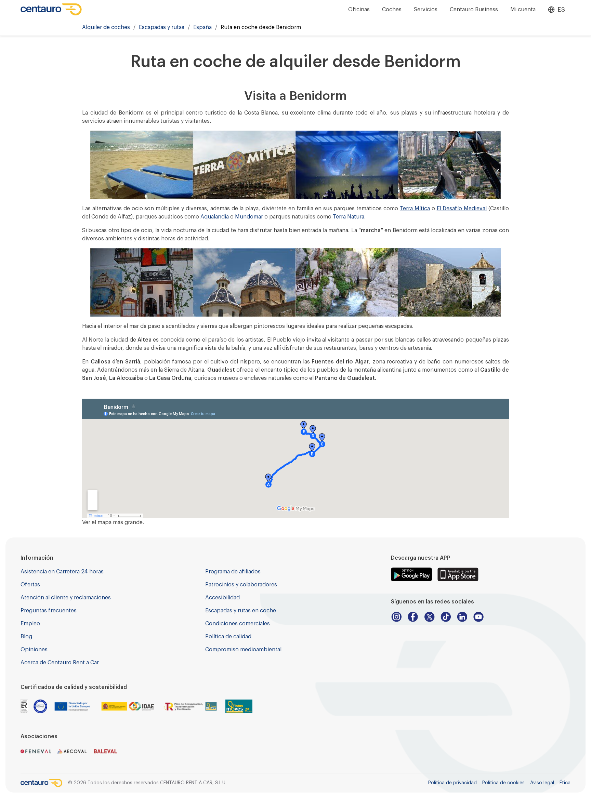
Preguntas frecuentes (49, 610)
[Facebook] (412, 616)
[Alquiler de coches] (51, 9)
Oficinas (359, 9)
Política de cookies (503, 783)
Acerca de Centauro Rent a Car (60, 662)
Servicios (425, 9)
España (202, 27)
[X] (429, 616)
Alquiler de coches (106, 27)
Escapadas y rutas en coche (240, 610)
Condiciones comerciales (237, 623)
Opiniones (34, 649)
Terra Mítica (415, 208)
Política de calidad (228, 636)
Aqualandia (214, 217)
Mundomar (249, 217)
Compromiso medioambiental (243, 649)
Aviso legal (542, 783)
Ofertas (30, 584)
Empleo (30, 623)
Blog (26, 636)
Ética (565, 783)
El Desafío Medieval (462, 208)
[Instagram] (396, 616)
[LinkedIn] (462, 616)
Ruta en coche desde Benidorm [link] (261, 27)
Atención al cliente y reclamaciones (66, 597)
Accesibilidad (222, 597)
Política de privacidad (452, 783)
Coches (392, 9)
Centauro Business (474, 9)
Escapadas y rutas (161, 27)
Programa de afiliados (233, 571)
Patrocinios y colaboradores (241, 584)
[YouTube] (478, 616)
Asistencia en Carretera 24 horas (62, 571)
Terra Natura (348, 217)
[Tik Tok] (445, 616)
